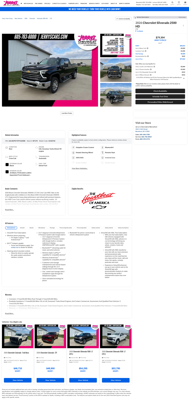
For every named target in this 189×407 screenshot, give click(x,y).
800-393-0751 (145, 139)
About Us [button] (114, 3)
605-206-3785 (145, 134)
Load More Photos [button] (67, 113)
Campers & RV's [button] (73, 3)
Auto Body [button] (105, 3)
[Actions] (183, 25)
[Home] (21, 3)
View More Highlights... (80, 168)
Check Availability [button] (160, 91)
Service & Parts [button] (94, 3)
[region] (160, 66)
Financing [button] (83, 3)
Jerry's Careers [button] (124, 3)
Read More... (9, 210)
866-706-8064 (147, 137)
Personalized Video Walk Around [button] (160, 102)
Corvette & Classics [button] (59, 3)
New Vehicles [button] (28, 3)
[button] (50, 70)
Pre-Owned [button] (38, 3)
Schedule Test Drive (160, 96)
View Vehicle (18, 380)
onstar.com (15, 247)
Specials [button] (47, 3)
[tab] (11, 227)
